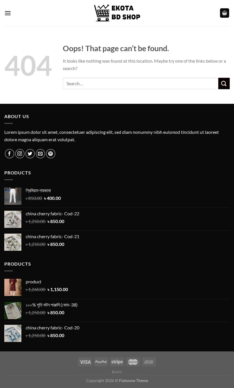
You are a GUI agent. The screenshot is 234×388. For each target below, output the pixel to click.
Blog (117, 372)
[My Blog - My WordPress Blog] (117, 13)
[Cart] (224, 13)
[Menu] (7, 13)
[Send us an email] (40, 153)
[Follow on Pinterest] (50, 153)
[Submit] (224, 83)
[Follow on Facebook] (9, 153)
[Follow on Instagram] (20, 153)
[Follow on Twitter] (30, 153)
